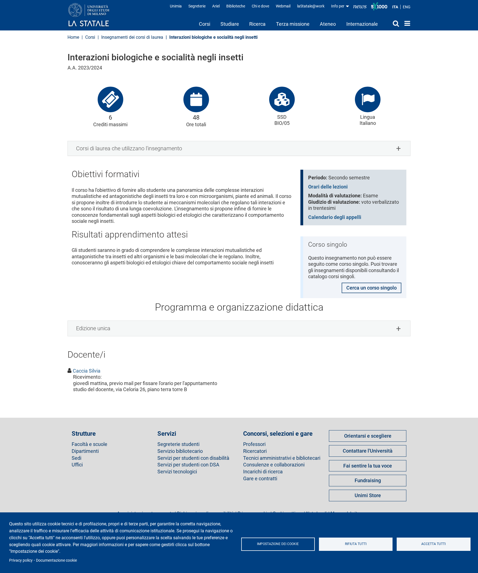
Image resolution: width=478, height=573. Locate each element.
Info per (338, 6)
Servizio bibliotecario (180, 451)
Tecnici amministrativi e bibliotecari (281, 458)
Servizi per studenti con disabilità (193, 458)
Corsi (204, 24)
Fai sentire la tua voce (367, 466)
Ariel (216, 6)
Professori (254, 444)
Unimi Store (368, 495)
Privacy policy (21, 560)
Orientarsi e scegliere (367, 436)
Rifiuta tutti (356, 544)
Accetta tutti (433, 544)
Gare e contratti (260, 478)
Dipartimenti (85, 451)
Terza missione (293, 24)
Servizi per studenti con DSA (188, 465)
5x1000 (379, 6)
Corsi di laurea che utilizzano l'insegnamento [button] (129, 148)
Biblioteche (235, 6)
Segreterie (197, 6)
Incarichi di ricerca (263, 471)
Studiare (229, 24)
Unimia (176, 6)
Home (406, 23)
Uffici (77, 465)
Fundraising (368, 480)
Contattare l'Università (368, 451)
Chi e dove (260, 6)
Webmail (283, 6)
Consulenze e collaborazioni (274, 465)
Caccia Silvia (86, 371)
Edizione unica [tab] (93, 328)
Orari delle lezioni (328, 187)
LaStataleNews (360, 6)
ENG (407, 7)
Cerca (391, 23)
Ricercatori (255, 451)
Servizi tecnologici (177, 471)
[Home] (94, 15)
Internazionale (362, 24)
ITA (395, 7)
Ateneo (328, 24)
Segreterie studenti (178, 444)
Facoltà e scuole (89, 444)
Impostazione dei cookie (278, 544)
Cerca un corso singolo (371, 288)
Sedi (76, 458)
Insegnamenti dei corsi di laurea (132, 37)
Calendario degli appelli (334, 217)
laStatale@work (310, 6)
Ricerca (257, 24)
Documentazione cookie (56, 560)
